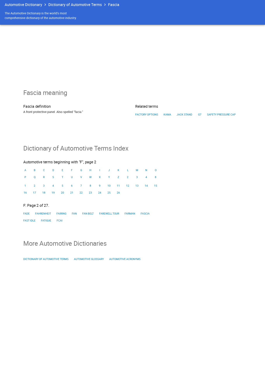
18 (43, 192)
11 (118, 185)
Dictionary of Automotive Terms (75, 4)
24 (99, 192)
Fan (74, 213)
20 (62, 192)
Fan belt (88, 213)
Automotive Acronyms (124, 259)
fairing (61, 213)
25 (109, 192)
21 (71, 192)
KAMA (167, 114)
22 (81, 192)
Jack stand (184, 114)
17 (34, 192)
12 (127, 185)
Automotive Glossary (89, 259)
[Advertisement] (132, 54)
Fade (26, 213)
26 (118, 192)
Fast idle (29, 220)
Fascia (145, 213)
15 (155, 185)
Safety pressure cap (221, 114)
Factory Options (146, 114)
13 (137, 185)
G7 (199, 114)
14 (146, 185)
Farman (130, 213)
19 (53, 192)
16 (25, 192)
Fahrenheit (43, 213)
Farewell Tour (109, 213)
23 (90, 192)
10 (109, 185)
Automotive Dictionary (23, 4)
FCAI (59, 220)
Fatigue (46, 220)
